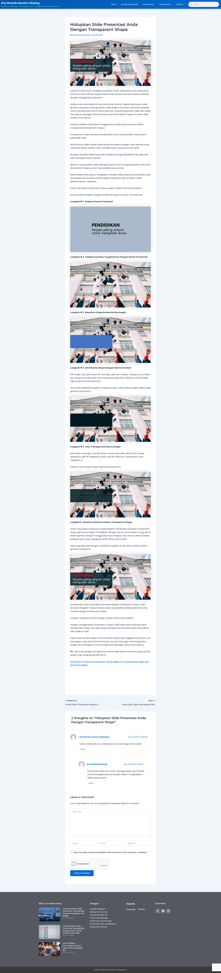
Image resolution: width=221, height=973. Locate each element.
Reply (82, 749)
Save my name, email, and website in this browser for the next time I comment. (110, 852)
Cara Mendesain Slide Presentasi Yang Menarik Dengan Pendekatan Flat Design (74, 912)
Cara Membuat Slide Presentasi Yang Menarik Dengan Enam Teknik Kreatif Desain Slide (73, 929)
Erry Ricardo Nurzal (129, 4)
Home (113, 4)
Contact (179, 4)
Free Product (148, 4)
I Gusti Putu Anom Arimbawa (94, 737)
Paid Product (165, 4)
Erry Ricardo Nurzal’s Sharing (20, 3)
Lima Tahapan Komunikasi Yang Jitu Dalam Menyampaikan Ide (73, 947)
